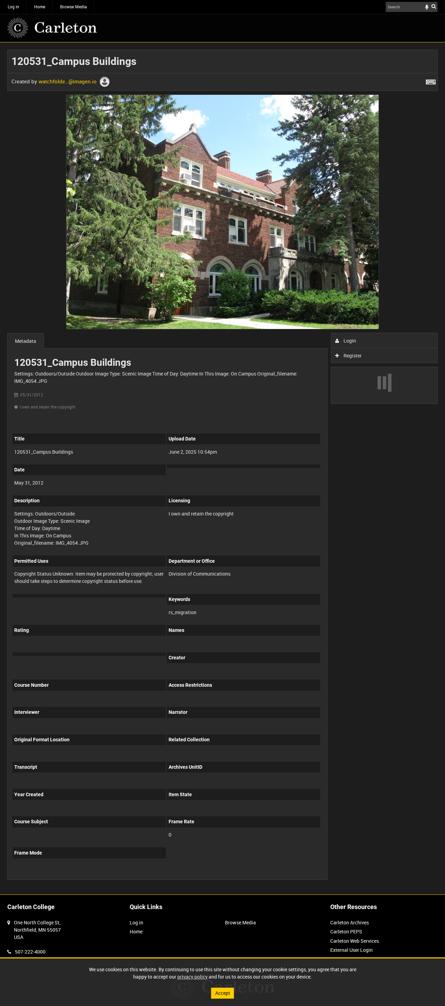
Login (349, 340)
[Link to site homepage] (52, 27)
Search (433, 6)
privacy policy (192, 976)
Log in (13, 6)
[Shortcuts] (431, 80)
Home (39, 6)
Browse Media (73, 6)
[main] (222, 468)
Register (352, 355)
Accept (222, 993)
